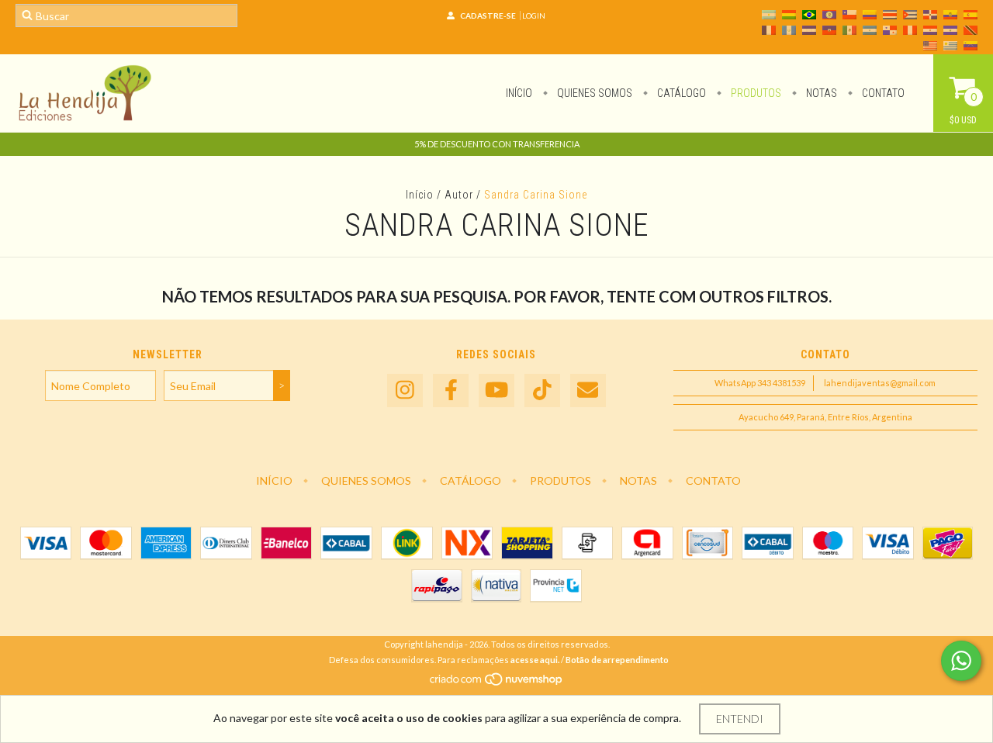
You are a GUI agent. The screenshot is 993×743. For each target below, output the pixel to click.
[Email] (588, 390)
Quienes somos (593, 93)
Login (533, 15)
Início (519, 93)
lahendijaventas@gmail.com (880, 383)
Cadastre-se (488, 15)
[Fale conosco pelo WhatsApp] (961, 661)
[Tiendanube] (497, 683)
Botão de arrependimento (617, 660)
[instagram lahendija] (405, 390)
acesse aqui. (534, 660)
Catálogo (680, 93)
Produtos (754, 93)
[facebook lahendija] (451, 390)
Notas (820, 93)
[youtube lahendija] (496, 390)
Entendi (739, 718)
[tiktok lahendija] (542, 390)
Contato (882, 93)
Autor (459, 194)
